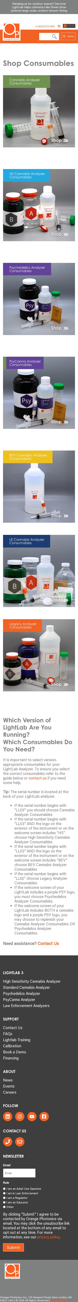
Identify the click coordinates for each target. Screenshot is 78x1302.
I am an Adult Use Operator (23, 1188)
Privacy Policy (59, 1300)
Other (10, 1207)
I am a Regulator (16, 1197)
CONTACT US (14, 1131)
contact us (38, 778)
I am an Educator (17, 1202)
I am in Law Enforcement (22, 1193)
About (9, 1071)
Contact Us (48, 943)
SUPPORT (11, 1019)
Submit (13, 1247)
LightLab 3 (13, 972)
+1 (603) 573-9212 (45, 26)
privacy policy (48, 1236)
